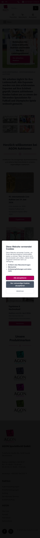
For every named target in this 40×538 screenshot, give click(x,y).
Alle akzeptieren (20, 278)
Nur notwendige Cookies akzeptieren (20, 284)
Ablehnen (20, 291)
